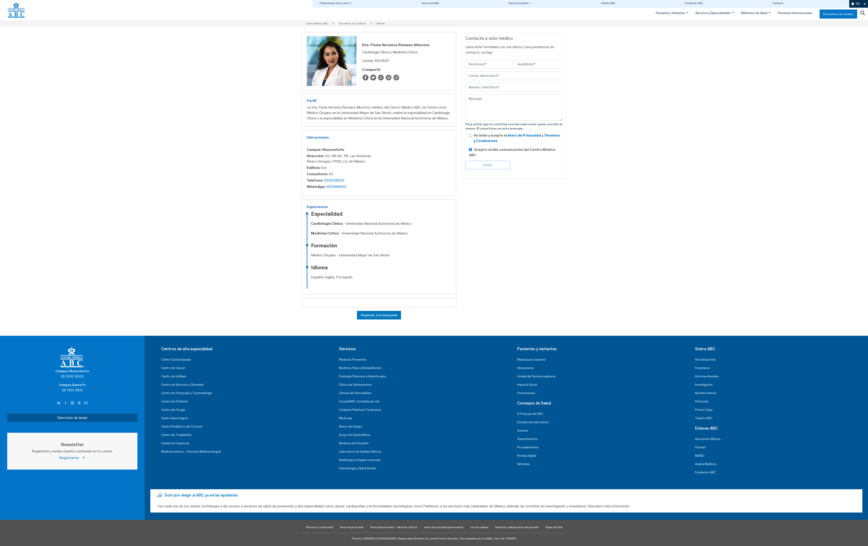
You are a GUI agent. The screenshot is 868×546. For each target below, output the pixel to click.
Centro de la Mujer (173, 376)
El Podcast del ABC (530, 414)
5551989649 (336, 186)
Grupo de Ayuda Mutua (354, 435)
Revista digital (526, 456)
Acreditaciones (705, 360)
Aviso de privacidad (351, 527)
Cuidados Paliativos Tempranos (360, 410)
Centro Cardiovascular (176, 360)
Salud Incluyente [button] (519, 3)
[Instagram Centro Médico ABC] (72, 403)
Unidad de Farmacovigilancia (536, 376)
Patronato (702, 401)
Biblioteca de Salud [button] (754, 13)
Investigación (704, 385)
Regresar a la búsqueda (379, 315)
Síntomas (523, 464)
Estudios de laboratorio (533, 422)
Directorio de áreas (72, 418)
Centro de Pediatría (174, 401)
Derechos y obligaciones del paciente (517, 527)
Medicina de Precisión (354, 443)
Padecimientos (527, 439)
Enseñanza (702, 368)
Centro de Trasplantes (176, 435)
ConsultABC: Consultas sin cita (359, 401)
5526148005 (334, 180)
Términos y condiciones (319, 527)
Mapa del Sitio (554, 527)
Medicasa (345, 418)
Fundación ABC (694, 3)
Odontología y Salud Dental (357, 468)
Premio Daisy (703, 410)
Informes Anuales (706, 376)
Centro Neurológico (174, 418)
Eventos (522, 431)
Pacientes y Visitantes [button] (671, 13)
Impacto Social (527, 385)
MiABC (699, 456)
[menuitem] (858, 4)
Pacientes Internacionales (795, 13)
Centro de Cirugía (173, 410)
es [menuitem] (858, 4)
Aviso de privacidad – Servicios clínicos (393, 527)
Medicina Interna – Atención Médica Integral (191, 452)
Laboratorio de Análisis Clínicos (360, 452)
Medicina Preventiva (352, 360)
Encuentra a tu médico (838, 14)
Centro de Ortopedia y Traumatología (186, 393)
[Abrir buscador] (862, 14)
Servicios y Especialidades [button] (713, 13)
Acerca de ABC (430, 3)
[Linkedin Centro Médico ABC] (59, 403)
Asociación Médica (707, 439)
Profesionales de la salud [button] (335, 3)
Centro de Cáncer (173, 368)
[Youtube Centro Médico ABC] (86, 403)
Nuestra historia (705, 393)
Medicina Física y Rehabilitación (360, 368)
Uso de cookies (479, 527)
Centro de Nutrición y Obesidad (182, 385)
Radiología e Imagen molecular (360, 460)
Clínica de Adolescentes (355, 385)
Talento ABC (608, 3)
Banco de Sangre (350, 426)
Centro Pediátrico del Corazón (182, 426)
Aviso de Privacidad (525, 135)
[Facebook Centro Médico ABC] (66, 403)
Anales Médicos (705, 464)
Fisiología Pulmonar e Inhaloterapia (362, 376)
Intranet (700, 447)
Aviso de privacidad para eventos (444, 527)
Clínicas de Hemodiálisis (355, 393)
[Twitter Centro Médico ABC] (79, 403)
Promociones (526, 393)
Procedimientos (528, 447)
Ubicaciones (525, 368)
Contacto (777, 3)
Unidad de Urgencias (175, 443)
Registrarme (70, 458)
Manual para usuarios (531, 360)
